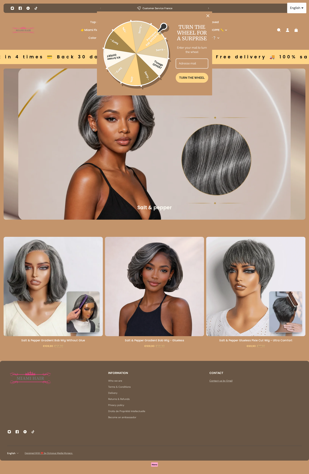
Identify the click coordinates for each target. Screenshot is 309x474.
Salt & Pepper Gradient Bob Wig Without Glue (53, 340)
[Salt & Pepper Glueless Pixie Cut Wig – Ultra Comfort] (255, 286)
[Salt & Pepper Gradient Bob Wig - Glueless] (154, 286)
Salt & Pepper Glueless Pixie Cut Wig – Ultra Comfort (255, 340)
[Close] (208, 15)
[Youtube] (28, 8)
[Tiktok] (36, 8)
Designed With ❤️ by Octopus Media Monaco (49, 453)
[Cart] (296, 30)
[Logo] (23, 30)
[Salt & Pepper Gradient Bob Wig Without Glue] (53, 286)
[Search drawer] (279, 30)
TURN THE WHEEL (192, 77)
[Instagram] (12, 8)
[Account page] (287, 30)
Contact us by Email (220, 380)
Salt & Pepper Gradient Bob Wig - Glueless (154, 340)
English (11, 453)
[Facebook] (20, 8)
